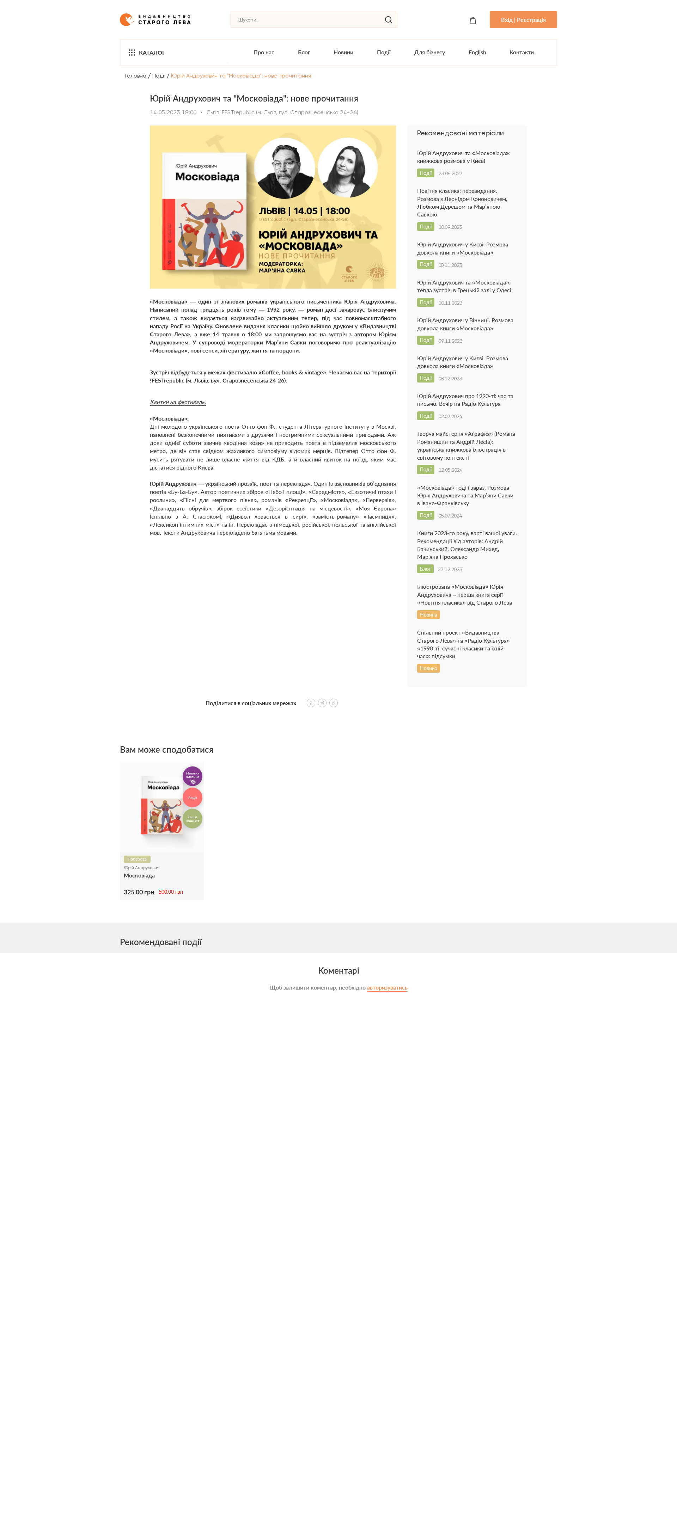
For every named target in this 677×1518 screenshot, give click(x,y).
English (477, 52)
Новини (343, 52)
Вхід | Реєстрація (523, 19)
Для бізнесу (429, 52)
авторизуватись (387, 987)
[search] (388, 20)
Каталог (152, 52)
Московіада (139, 875)
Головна (135, 75)
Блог (304, 52)
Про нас (264, 52)
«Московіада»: (169, 418)
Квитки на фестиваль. (178, 401)
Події (384, 52)
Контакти (522, 52)
